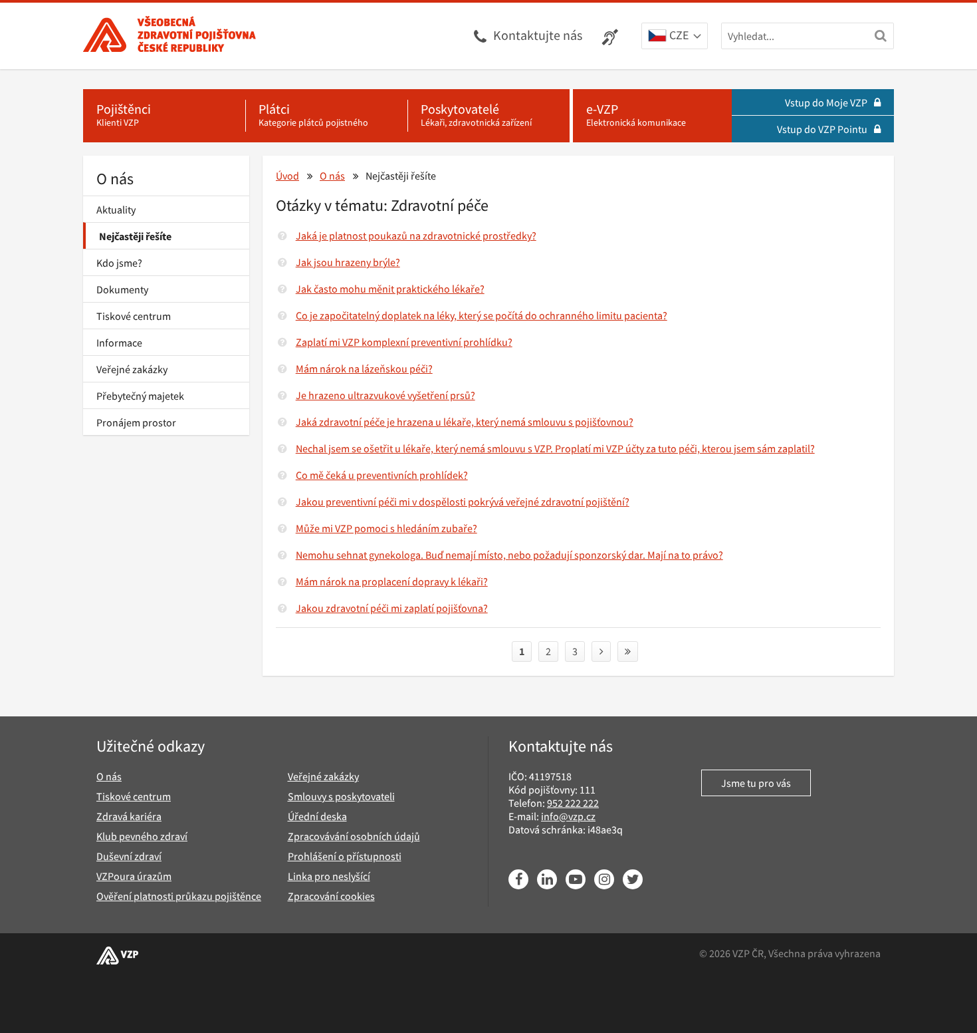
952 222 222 (573, 803)
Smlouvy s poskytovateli (341, 796)
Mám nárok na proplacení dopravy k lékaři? (392, 581)
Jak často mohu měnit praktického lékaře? (390, 288)
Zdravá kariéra (129, 816)
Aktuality (116, 209)
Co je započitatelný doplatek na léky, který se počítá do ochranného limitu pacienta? (481, 315)
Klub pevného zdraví (141, 836)
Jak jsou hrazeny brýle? (348, 262)
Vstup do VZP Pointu (822, 129)
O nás (115, 178)
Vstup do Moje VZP (826, 102)
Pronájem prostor (136, 422)
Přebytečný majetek (140, 395)
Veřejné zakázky (131, 369)
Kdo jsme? (119, 262)
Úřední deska (317, 816)
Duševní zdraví (129, 856)
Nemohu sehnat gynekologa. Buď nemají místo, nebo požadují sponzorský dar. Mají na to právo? (509, 554)
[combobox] (674, 36)
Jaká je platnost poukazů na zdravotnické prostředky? (416, 235)
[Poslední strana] (627, 651)
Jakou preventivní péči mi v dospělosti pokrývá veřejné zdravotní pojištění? (462, 501)
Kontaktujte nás (537, 35)
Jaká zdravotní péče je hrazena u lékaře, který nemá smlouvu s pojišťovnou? (464, 421)
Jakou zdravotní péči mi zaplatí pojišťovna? (392, 608)
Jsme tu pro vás (756, 783)
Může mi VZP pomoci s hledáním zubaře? (386, 528)
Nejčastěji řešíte (135, 236)
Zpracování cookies (331, 896)
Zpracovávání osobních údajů (354, 836)
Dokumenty (122, 289)
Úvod (287, 175)
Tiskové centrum (133, 316)
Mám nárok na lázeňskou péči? (364, 368)
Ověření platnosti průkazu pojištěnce (178, 896)
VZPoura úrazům (133, 876)
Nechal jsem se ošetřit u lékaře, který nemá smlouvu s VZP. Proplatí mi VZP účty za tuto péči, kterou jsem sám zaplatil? (555, 448)
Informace (119, 342)
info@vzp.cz (568, 816)
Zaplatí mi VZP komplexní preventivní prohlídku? (404, 342)
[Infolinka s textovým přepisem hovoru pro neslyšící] (611, 36)
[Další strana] (601, 651)
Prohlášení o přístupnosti (344, 856)
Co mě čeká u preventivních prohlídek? (382, 475)
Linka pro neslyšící (329, 876)
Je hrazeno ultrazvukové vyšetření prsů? (385, 395)
